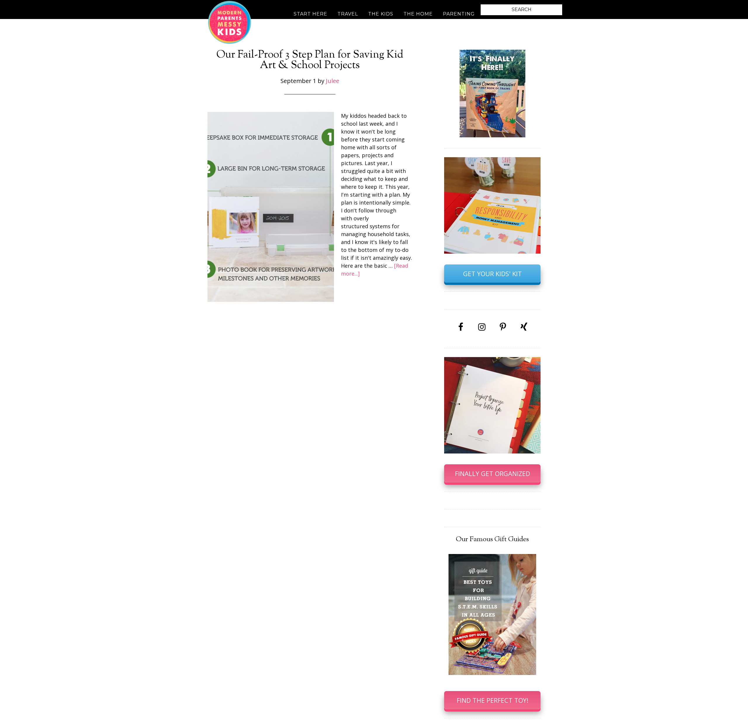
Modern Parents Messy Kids (229, 22)
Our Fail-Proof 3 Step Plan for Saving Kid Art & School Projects (309, 60)
